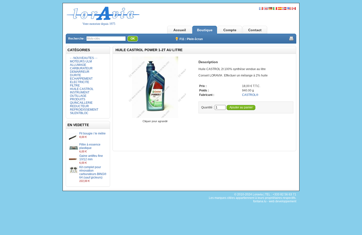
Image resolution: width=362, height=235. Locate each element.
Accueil (179, 30)
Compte (229, 30)
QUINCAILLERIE (81, 102)
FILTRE (75, 85)
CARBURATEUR (81, 68)
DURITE (75, 75)
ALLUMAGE (78, 65)
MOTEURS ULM (81, 61)
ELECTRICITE (79, 82)
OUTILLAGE (78, 96)
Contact (255, 30)
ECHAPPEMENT (81, 78)
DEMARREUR (79, 71)
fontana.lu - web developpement (274, 201)
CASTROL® (250, 95)
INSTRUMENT (79, 92)
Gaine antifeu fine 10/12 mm (91, 157)
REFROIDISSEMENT (84, 109)
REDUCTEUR (79, 106)
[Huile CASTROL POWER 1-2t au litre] (155, 117)
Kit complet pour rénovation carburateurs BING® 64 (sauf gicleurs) (92, 172)
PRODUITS (77, 99)
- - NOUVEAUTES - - (83, 58)
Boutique (205, 30)
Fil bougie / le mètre (92, 133)
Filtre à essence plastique (89, 146)
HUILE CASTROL (82, 89)
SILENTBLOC (79, 113)
